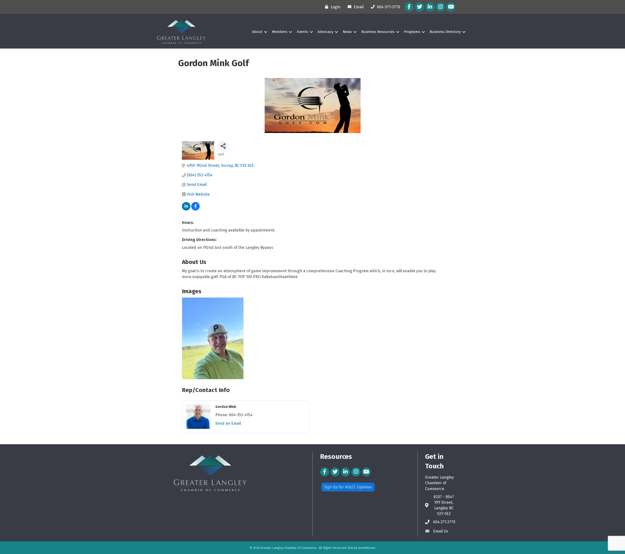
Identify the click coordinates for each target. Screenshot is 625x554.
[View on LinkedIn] (186, 209)
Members (279, 32)
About (257, 32)
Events (302, 32)
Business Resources (378, 32)
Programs (412, 32)
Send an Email (228, 423)
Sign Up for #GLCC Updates (348, 487)
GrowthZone (366, 548)
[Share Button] (223, 145)
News (347, 32)
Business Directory (445, 32)
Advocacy (325, 32)
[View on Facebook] (195, 209)
